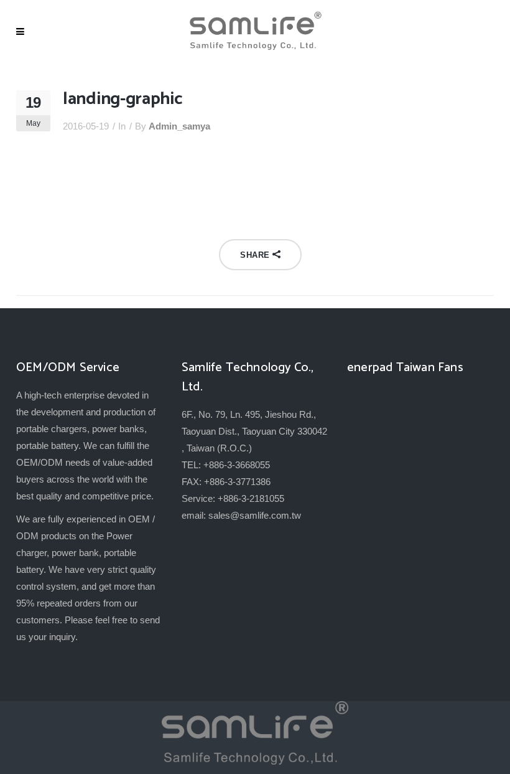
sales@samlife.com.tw (254, 515)
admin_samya (179, 126)
